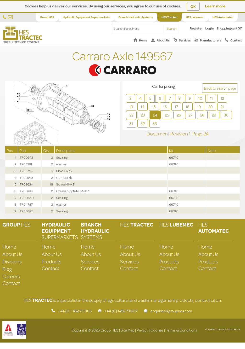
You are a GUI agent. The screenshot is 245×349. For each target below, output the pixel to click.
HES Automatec (222, 17)
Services (185, 40)
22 (131, 115)
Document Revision (168, 133)
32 (143, 123)
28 (202, 115)
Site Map (127, 330)
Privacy (142, 330)
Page (197, 133)
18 (187, 106)
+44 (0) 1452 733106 (75, 311)
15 (154, 106)
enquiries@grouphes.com (171, 311)
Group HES (47, 17)
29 (214, 115)
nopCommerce (230, 329)
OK (193, 6)
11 (211, 98)
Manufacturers (210, 40)
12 (222, 98)
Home (143, 40)
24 (155, 115)
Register (196, 28)
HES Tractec (169, 17)
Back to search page (220, 88)
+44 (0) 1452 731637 (121, 311)
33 (155, 123)
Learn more (215, 6)
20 (210, 106)
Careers (11, 276)
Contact (236, 40)
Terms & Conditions (181, 330)
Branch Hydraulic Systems (135, 17)
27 (190, 115)
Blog (7, 269)
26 (179, 115)
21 (222, 106)
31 (131, 123)
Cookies (156, 330)
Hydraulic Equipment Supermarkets (86, 17)
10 (200, 98)
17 (176, 106)
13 (131, 106)
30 (226, 115)
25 (167, 115)
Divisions (12, 261)
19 (199, 106)
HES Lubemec (195, 17)
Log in (209, 28)
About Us (163, 40)
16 (165, 106)
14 (142, 106)
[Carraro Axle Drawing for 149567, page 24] (62, 113)
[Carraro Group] (122, 64)
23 (143, 115)
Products (51, 261)
